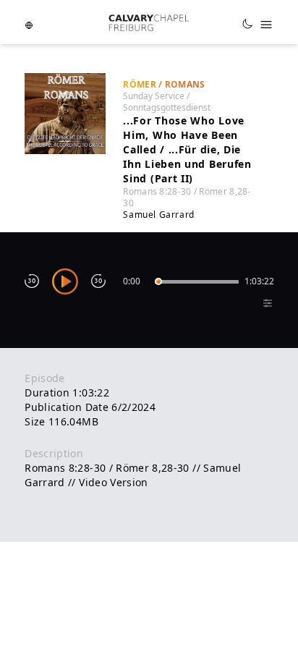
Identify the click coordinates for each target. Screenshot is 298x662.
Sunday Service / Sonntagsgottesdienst (166, 102)
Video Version (113, 482)
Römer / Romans (164, 84)
